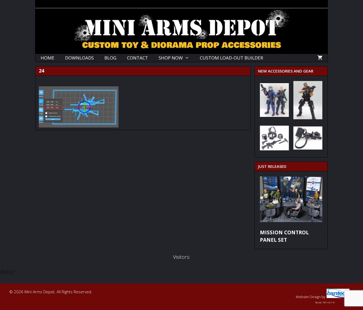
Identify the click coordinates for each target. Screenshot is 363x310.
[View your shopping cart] (320, 58)
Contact (137, 58)
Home (47, 58)
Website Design (308, 296)
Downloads (79, 58)
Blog (110, 58)
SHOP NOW (171, 58)
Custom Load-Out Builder (231, 58)
